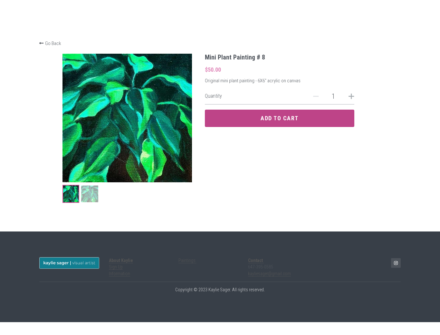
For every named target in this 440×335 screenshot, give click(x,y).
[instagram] (396, 263)
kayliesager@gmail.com (269, 273)
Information (119, 273)
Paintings (187, 260)
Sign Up (116, 266)
